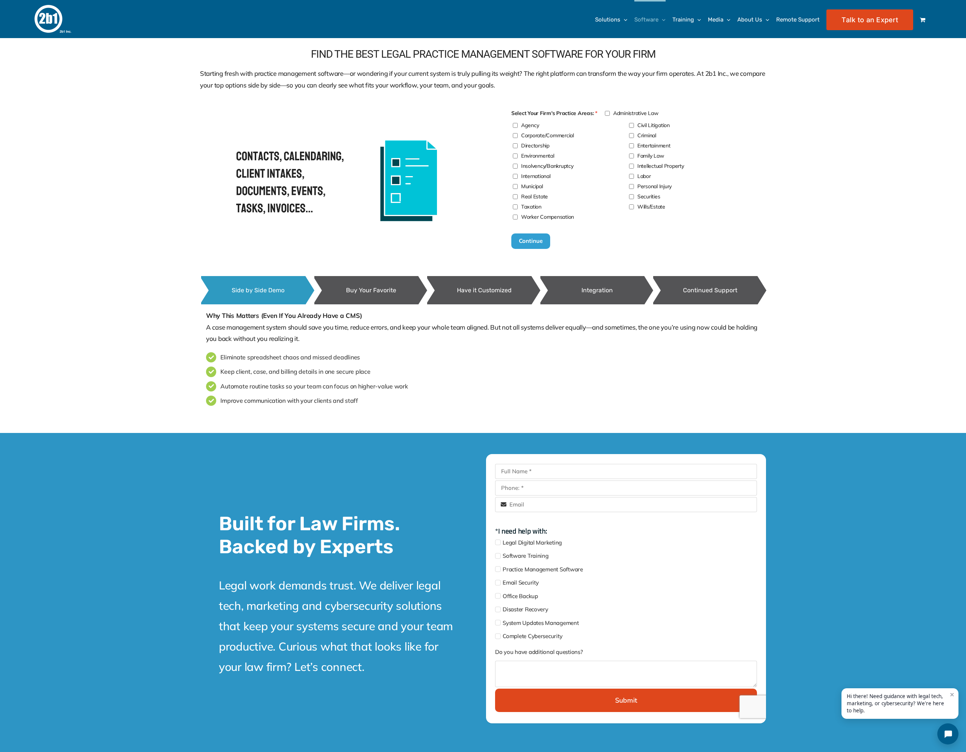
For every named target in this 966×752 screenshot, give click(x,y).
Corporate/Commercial (547, 135)
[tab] (257, 290)
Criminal (646, 135)
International (536, 176)
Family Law (650, 155)
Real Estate (534, 196)
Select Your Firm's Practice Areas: (552, 113)
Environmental (537, 155)
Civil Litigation (653, 125)
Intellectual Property (660, 166)
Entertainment (654, 145)
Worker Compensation (547, 216)
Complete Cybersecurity (532, 636)
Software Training (526, 555)
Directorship (535, 145)
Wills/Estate (651, 206)
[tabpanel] (483, 359)
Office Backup (520, 596)
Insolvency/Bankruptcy (547, 166)
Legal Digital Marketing (532, 542)
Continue (531, 240)
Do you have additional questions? (539, 651)
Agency (530, 125)
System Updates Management (541, 622)
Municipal (532, 186)
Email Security (520, 582)
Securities (648, 196)
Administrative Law (635, 113)
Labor (644, 176)
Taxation (531, 206)
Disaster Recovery (525, 609)
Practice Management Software (543, 569)
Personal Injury (654, 186)
